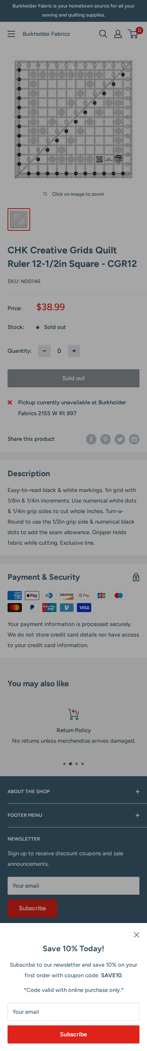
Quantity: (20, 350)
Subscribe (73, 1034)
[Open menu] (11, 34)
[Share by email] (134, 439)
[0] (133, 33)
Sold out (73, 378)
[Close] (136, 934)
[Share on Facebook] (91, 439)
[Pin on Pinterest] (105, 439)
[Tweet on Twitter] (120, 439)
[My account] (118, 34)
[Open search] (103, 34)
